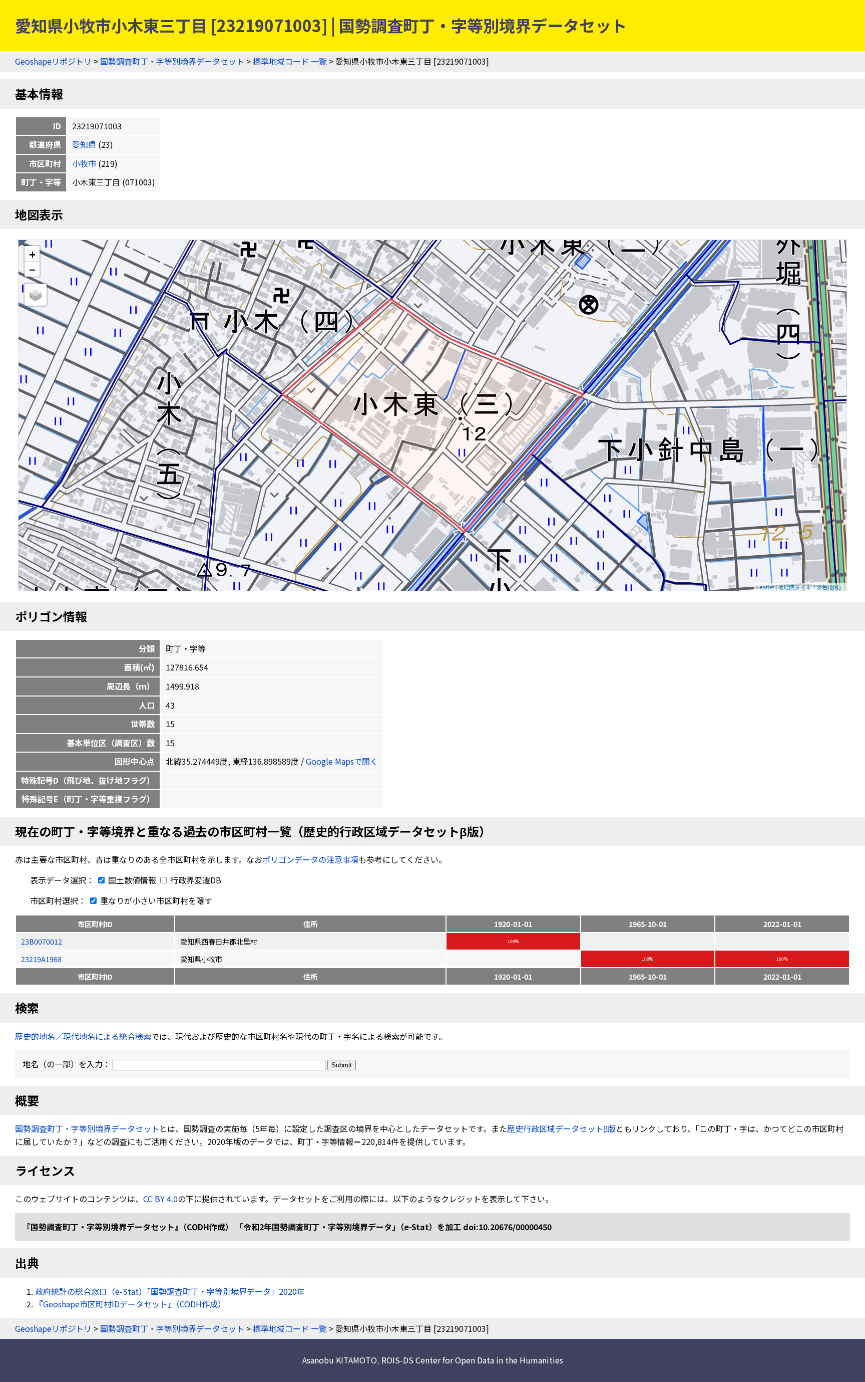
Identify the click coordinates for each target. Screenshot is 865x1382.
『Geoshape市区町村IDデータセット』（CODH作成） (130, 1304)
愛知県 (84, 144)
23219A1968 (41, 959)
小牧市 (84, 163)
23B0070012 (41, 941)
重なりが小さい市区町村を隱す (155, 900)
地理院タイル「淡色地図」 (811, 587)
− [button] (32, 269)
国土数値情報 (132, 880)
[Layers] (36, 295)
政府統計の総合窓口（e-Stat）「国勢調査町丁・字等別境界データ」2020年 (170, 1291)
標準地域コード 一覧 (290, 61)
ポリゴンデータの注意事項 (310, 859)
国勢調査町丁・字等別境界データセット (172, 61)
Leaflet (765, 587)
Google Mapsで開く (342, 761)
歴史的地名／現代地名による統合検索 (83, 1036)
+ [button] (32, 254)
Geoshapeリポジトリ (53, 61)
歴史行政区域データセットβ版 (561, 1128)
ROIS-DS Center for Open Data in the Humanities (472, 1360)
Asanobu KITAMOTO (339, 1360)
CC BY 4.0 (160, 1199)
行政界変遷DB (194, 880)
